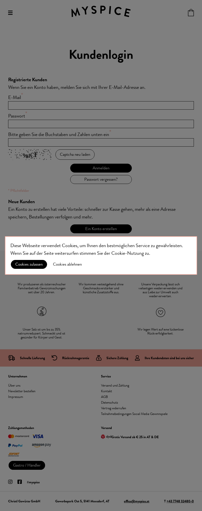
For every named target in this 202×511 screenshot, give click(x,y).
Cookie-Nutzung (127, 253)
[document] (101, 255)
